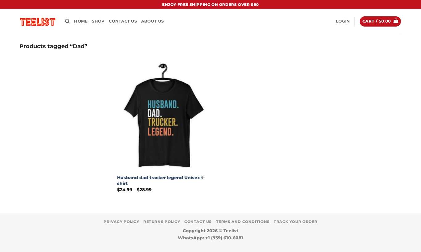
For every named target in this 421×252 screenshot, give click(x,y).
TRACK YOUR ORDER (295, 221)
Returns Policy (161, 221)
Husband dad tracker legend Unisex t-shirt (161, 180)
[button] (343, 21)
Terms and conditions (243, 221)
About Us (152, 21)
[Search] (67, 21)
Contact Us (123, 21)
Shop (98, 21)
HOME (81, 21)
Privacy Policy (121, 221)
